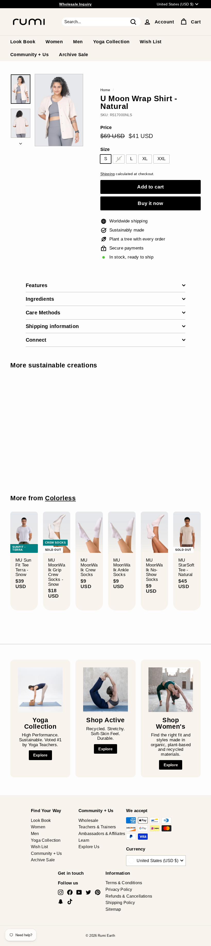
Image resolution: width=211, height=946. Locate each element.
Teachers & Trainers (97, 827)
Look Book (22, 41)
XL (144, 158)
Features (37, 285)
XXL (161, 158)
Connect (36, 340)
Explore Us (88, 847)
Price (106, 127)
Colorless (60, 498)
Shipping (107, 174)
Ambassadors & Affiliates (101, 833)
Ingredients (40, 299)
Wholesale (88, 820)
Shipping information (52, 326)
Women (54, 41)
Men (78, 41)
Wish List (150, 41)
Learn (83, 840)
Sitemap (113, 909)
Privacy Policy (119, 889)
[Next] (20, 142)
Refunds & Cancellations (129, 896)
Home (105, 90)
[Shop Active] (105, 689)
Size (105, 149)
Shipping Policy (120, 902)
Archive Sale (73, 54)
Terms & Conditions (124, 883)
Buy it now (150, 203)
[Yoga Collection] (40, 689)
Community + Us (29, 54)
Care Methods (43, 312)
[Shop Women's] (170, 689)
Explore (40, 755)
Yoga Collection (111, 41)
